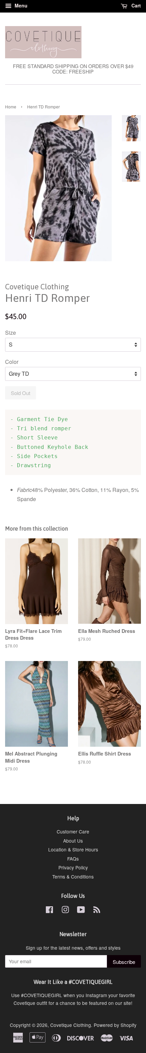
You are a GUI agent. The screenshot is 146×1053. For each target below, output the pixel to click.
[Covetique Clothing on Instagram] (65, 910)
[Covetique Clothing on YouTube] (81, 910)
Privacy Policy (73, 867)
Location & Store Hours (73, 849)
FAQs (73, 858)
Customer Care (73, 831)
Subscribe (124, 961)
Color (11, 362)
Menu (20, 5)
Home (10, 106)
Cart (135, 5)
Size (10, 332)
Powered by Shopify (115, 1024)
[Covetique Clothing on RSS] (97, 910)
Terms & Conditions (73, 876)
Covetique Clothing (70, 1024)
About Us (73, 840)
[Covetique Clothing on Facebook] (49, 910)
